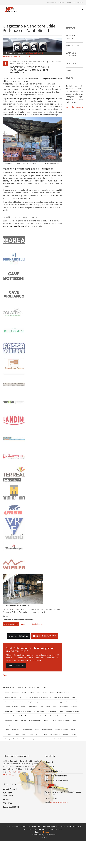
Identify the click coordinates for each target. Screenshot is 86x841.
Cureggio (16, 706)
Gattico (15, 702)
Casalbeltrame (16, 729)
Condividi (43, 837)
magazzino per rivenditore (32, 175)
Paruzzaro (19, 711)
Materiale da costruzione (56, 776)
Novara (7, 692)
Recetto (37, 729)
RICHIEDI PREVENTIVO (45, 636)
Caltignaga (8, 706)
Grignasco (66, 697)
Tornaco (24, 734)
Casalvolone (8, 734)
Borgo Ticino (57, 697)
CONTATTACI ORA (16, 665)
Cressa (52, 716)
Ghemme (7, 702)
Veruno (61, 711)
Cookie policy (50, 835)
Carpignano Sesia (32, 706)
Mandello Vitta (58, 739)
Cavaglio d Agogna (57, 720)
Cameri (52, 692)
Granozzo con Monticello (11, 720)
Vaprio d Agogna (27, 729)
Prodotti (49, 762)
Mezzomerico (44, 725)
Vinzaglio (73, 734)
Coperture (50, 766)
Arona (38, 692)
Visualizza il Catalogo (19, 636)
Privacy (41, 835)
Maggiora (7, 716)
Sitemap (34, 835)
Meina (23, 706)
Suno (48, 702)
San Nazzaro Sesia (55, 734)
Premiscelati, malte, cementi (58, 780)
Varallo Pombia (47, 697)
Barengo (17, 734)
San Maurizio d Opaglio (26, 702)
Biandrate (22, 725)
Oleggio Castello (52, 711)
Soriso (45, 734)
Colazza (25, 739)
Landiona (65, 734)
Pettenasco (24, 720)
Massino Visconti (67, 725)
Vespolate (74, 706)
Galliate (32, 692)
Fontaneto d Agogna (58, 702)
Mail (33, 624)
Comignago (8, 725)
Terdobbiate (16, 739)
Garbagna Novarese (36, 720)
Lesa (41, 706)
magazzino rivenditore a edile (16, 226)
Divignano (59, 716)
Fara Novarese (64, 706)
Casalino (15, 716)
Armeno (48, 706)
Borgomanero (15, 692)
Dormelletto (76, 702)
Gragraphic (47, 832)
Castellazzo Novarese (45, 739)
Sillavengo (7, 739)
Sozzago (7, 729)
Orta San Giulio (55, 725)
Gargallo (77, 711)
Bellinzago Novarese (10, 697)
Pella (76, 725)
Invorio (74, 697)
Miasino (57, 729)
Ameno (73, 729)
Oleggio (45, 692)
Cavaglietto (33, 739)
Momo (68, 702)
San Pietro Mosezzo (39, 711)
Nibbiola (38, 734)
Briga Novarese (39, 702)
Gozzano (28, 697)
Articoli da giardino (54, 771)
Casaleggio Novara (47, 729)
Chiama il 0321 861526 (74, 107)
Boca (15, 725)
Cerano (21, 697)
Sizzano (67, 716)
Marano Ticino (24, 716)
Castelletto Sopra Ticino (63, 692)
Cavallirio (67, 720)
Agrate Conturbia (42, 716)
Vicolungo (65, 729)
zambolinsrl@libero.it (35, 624)
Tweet (5, 675)
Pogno (33, 716)
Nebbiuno (69, 711)
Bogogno (46, 720)
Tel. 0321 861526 (11, 624)
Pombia (55, 706)
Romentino (37, 697)
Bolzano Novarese (33, 725)
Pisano (31, 734)
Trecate (24, 692)
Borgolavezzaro (9, 711)
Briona (74, 720)
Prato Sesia (28, 711)
